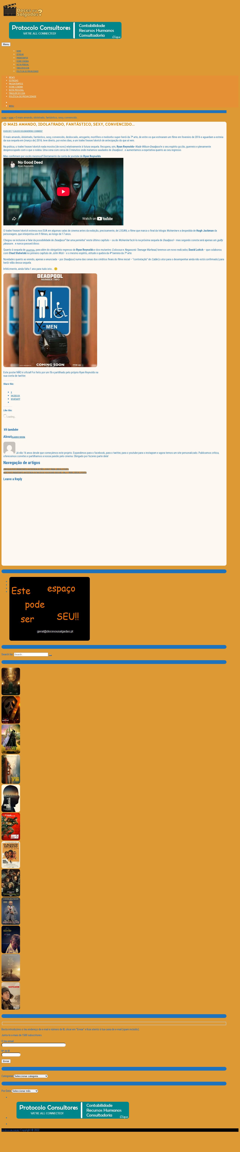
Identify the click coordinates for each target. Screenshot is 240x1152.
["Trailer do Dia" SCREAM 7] (11, 723)
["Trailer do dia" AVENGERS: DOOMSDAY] (11, 695)
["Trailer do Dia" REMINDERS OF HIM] (11, 783)
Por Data (6, 1091)
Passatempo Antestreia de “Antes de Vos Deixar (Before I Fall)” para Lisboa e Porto (45, 473)
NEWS (18, 51)
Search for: (7, 654)
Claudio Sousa (19, 131)
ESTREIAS (20, 54)
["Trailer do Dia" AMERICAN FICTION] (11, 924)
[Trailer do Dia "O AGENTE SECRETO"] (11, 868)
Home (4, 118)
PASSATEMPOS (22, 58)
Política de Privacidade (27, 71)
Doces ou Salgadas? (11, 1130)
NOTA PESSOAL (22, 65)
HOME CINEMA (22, 61)
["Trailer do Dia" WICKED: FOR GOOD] (11, 753)
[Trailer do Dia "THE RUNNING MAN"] (11, 840)
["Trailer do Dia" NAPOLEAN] (11, 1009)
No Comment (37, 131)
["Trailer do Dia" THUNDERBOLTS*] (11, 896)
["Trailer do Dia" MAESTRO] (11, 953)
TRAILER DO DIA (22, 68)
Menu (6, 44)
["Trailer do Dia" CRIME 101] (11, 811)
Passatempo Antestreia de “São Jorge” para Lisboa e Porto (36, 469)
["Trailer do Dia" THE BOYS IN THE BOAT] (11, 981)
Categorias (8, 1076)
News (11, 118)
